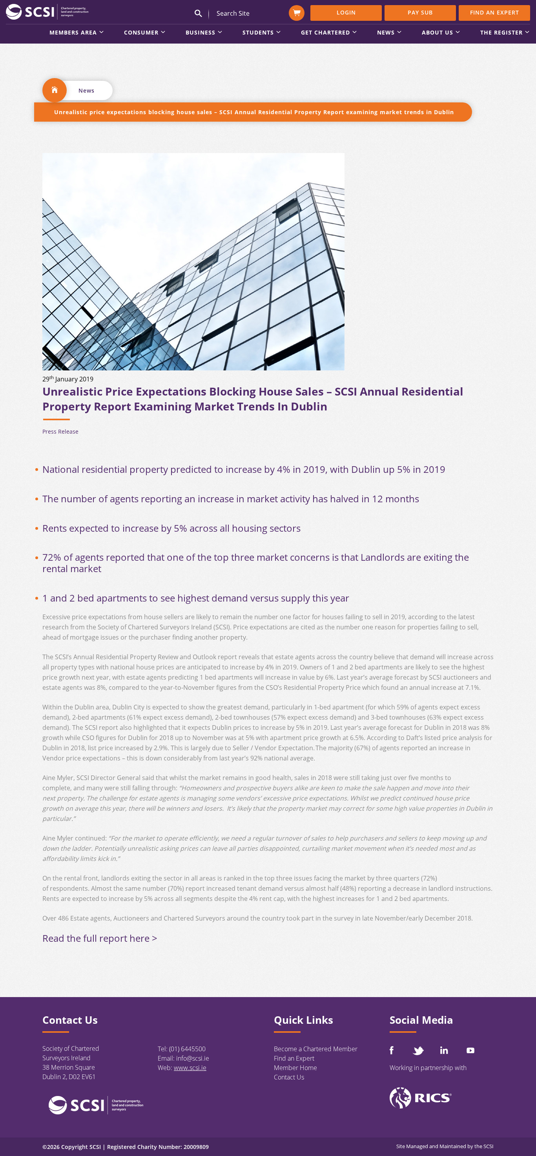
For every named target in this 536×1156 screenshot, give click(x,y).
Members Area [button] (73, 33)
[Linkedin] (444, 1050)
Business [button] (200, 33)
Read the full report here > (99, 938)
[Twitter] (418, 1050)
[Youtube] (470, 1050)
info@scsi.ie (192, 1058)
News (86, 90)
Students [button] (258, 33)
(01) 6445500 (187, 1049)
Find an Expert (494, 12)
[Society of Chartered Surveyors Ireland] (47, 11)
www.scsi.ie (190, 1067)
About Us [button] (437, 33)
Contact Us (289, 1077)
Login (346, 12)
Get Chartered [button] (325, 33)
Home (54, 90)
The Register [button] (501, 33)
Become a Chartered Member (315, 1049)
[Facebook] (392, 1050)
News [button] (386, 33)
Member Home (295, 1067)
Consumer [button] (141, 33)
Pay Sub (420, 12)
